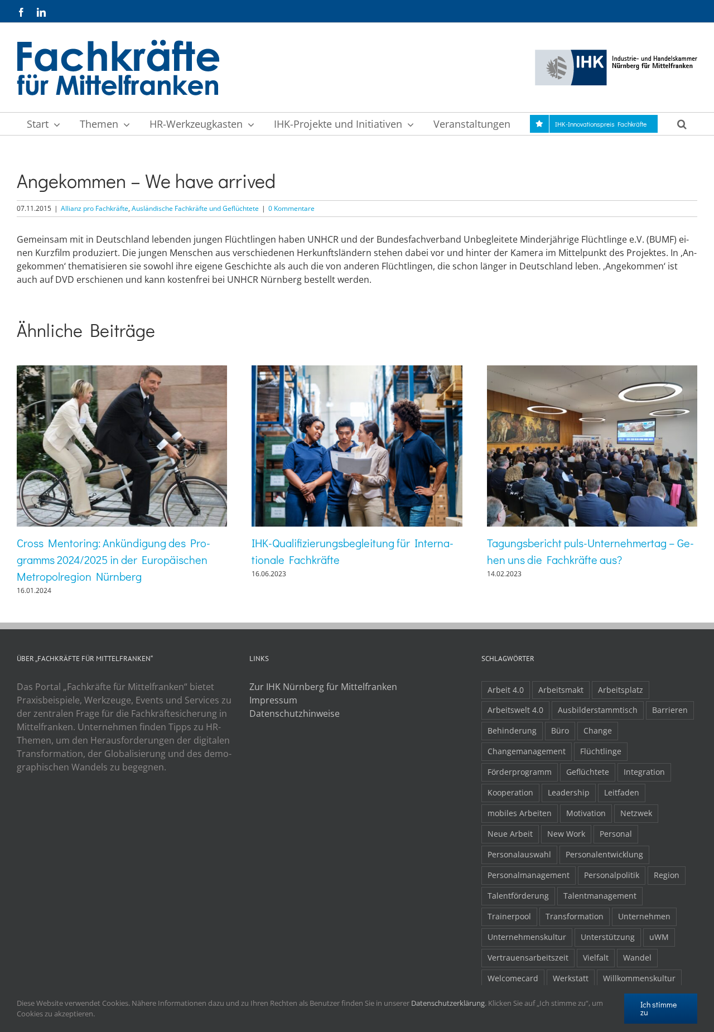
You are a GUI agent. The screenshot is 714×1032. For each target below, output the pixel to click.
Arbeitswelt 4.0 (515, 710)
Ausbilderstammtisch (598, 710)
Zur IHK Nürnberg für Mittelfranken (323, 687)
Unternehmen (644, 916)
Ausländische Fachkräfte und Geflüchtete (195, 208)
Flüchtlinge (600, 751)
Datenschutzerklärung (448, 1003)
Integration (644, 771)
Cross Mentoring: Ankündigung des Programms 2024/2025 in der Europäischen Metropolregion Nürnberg (113, 559)
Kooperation (510, 792)
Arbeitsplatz (620, 689)
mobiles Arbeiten (520, 813)
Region (666, 875)
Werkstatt (570, 978)
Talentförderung (518, 895)
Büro (560, 730)
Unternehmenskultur (527, 937)
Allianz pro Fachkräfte (94, 208)
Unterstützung (608, 937)
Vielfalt (596, 957)
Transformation (575, 916)
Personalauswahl (519, 854)
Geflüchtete (587, 771)
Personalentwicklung (604, 854)
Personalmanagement (529, 875)
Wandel (637, 957)
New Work (566, 833)
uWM (659, 937)
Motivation (586, 813)
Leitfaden (621, 792)
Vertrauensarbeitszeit (528, 957)
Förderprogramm (520, 771)
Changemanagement (527, 751)
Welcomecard (513, 978)
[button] (681, 124)
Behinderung (512, 730)
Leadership (569, 792)
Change (597, 730)
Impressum (273, 700)
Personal (616, 833)
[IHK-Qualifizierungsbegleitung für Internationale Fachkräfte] (357, 371)
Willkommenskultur (639, 978)
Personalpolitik (611, 875)
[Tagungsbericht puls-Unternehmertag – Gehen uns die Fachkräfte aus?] (592, 371)
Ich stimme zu (658, 1008)
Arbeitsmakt (560, 689)
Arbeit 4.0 (506, 689)
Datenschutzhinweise (294, 713)
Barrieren (670, 710)
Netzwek (636, 813)
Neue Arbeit (510, 833)
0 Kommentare (291, 208)
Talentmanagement (599, 895)
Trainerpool (509, 916)
